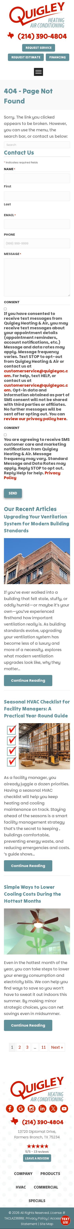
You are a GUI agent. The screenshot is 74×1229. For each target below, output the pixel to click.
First (7, 186)
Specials (37, 1200)
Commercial (46, 1187)
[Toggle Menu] (38, 72)
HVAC (21, 1187)
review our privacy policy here (35, 419)
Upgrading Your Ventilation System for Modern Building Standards (36, 523)
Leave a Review (37, 1158)
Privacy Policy (37, 1218)
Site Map (46, 1224)
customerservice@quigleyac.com (36, 373)
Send (13, 493)
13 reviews (41, 1152)
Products (50, 1173)
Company (23, 1173)
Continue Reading (31, 680)
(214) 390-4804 (42, 36)
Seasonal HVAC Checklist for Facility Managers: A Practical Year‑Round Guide (37, 708)
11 (44, 1047)
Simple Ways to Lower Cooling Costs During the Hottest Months (32, 894)
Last (7, 204)
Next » (57, 1047)
